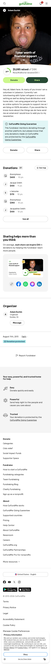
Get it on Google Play (10, 589)
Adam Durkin (16, 312)
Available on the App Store (24, 589)
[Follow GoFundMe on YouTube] (9, 582)
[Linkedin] (39, 284)
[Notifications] (40, 3)
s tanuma (14, 191)
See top (42, 168)
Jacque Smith (16, 183)
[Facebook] (18, 284)
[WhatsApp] (25, 284)
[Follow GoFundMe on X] (14, 582)
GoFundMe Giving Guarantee (23, 420)
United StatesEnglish (26, 574)
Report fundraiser (27, 355)
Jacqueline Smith (17, 209)
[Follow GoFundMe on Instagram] (19, 582)
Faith (24, 336)
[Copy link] (11, 284)
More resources (10, 562)
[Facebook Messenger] (32, 284)
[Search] (4, 3)
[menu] (46, 3)
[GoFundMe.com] (25, 3)
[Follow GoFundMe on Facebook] (4, 582)
